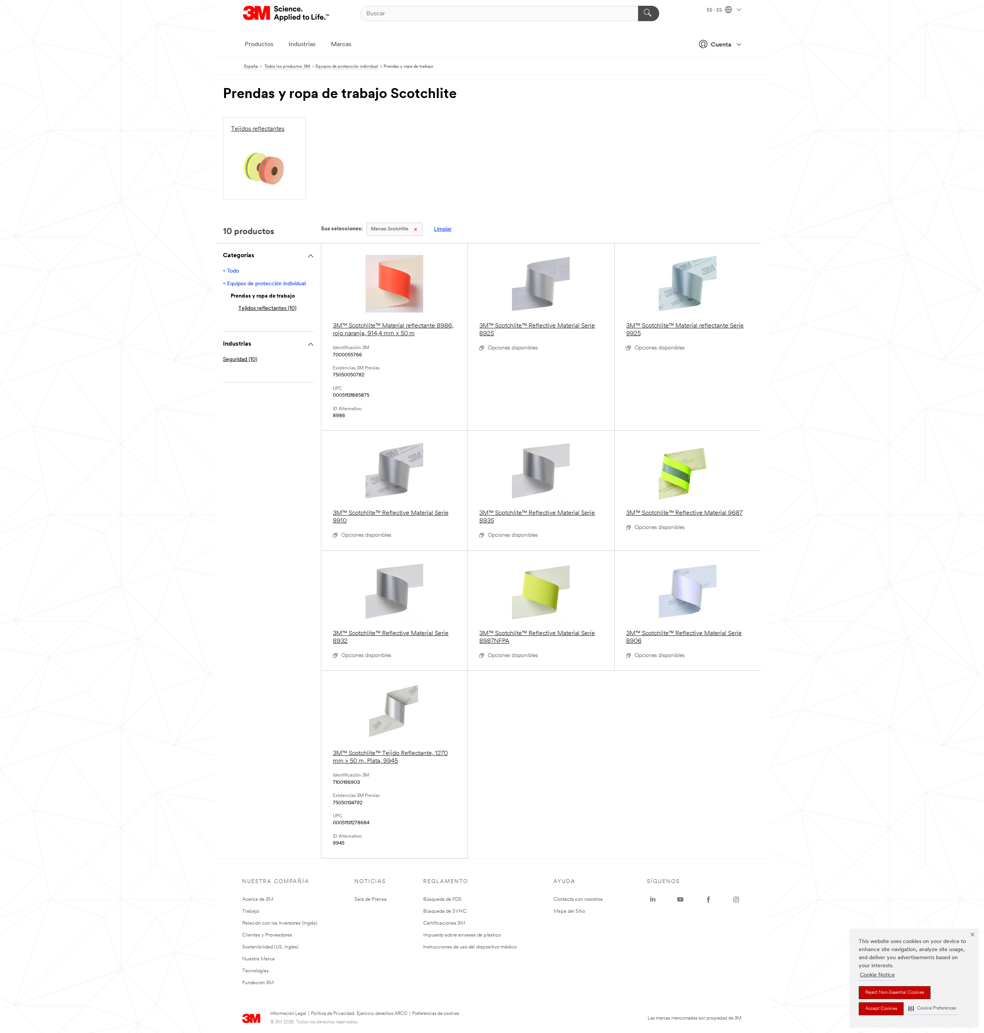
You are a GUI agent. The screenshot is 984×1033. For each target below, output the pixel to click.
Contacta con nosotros (578, 899)
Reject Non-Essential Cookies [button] (894, 992)
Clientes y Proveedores (267, 935)
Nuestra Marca (258, 958)
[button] (932, 1008)
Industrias (302, 45)
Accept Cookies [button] (881, 1008)
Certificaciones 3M (444, 923)
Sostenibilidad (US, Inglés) (270, 947)
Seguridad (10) (240, 360)
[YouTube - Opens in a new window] (680, 899)
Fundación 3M (258, 982)
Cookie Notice (877, 975)
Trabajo (250, 911)
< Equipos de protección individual (264, 284)
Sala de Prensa (370, 899)
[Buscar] (648, 13)
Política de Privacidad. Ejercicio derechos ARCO (359, 1013)
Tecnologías (255, 970)
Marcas (341, 45)
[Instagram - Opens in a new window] (736, 899)
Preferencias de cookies (435, 1013)
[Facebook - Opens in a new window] (708, 899)
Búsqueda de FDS (442, 899)
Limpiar (443, 229)
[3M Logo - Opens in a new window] (286, 13)
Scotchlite (390, 229)
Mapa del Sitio (569, 911)
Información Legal (288, 1013)
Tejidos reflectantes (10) (267, 308)
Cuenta (721, 45)
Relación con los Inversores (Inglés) (279, 923)
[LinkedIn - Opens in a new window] (652, 899)
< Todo (231, 271)
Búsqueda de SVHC (445, 911)
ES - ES (715, 10)
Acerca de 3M (257, 899)
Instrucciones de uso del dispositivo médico (470, 947)
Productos (259, 45)
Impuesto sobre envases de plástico (462, 935)
